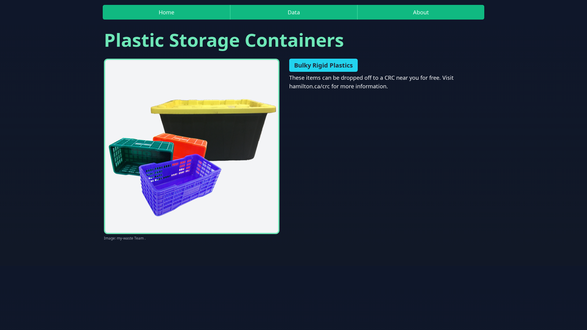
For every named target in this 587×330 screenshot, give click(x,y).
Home (166, 12)
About (421, 12)
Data (294, 12)
